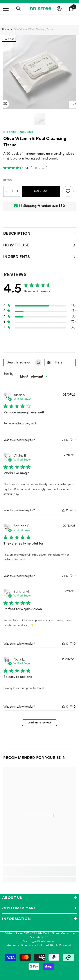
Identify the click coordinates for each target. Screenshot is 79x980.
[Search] (18, 8)
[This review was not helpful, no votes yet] (71, 440)
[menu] (6, 8)
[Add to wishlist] (68, 191)
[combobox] (28, 376)
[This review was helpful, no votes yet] (63, 440)
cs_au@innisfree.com (43, 941)
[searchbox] (19, 362)
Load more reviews (39, 722)
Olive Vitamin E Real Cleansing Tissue (34, 141)
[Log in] (59, 8)
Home (5, 29)
